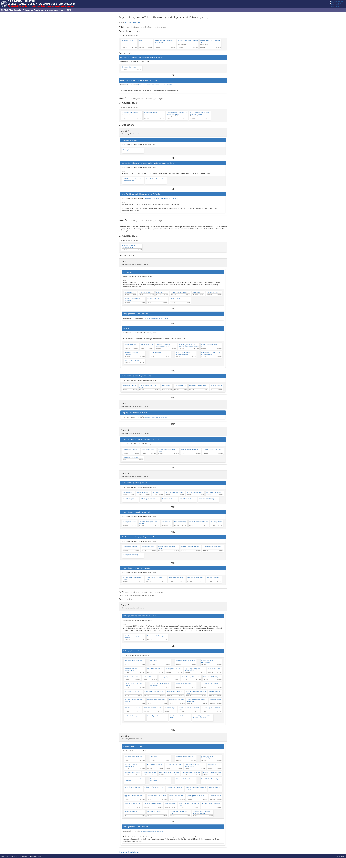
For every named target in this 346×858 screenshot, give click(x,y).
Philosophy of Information (183, 683)
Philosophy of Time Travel (173, 669)
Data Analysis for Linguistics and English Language (211, 353)
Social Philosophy (128, 499)
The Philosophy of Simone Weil (191, 677)
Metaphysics (166, 385)
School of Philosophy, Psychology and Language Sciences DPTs (42, 10)
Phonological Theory (213, 292)
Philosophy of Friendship (174, 691)
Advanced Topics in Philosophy (156, 699)
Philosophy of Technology (130, 457)
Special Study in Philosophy (209, 683)
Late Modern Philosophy (175, 578)
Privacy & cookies (340, 856)
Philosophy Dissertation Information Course (129, 246)
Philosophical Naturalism (132, 708)
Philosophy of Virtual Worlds (152, 708)
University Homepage (337, 1)
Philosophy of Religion (129, 385)
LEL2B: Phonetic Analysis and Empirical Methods (132, 179)
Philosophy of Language (130, 449)
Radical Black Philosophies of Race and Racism (196, 700)
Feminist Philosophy (186, 499)
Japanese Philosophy (213, 578)
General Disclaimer (129, 852)
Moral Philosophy (167, 499)
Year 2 (131, 22)
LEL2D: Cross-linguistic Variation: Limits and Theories (199, 113)
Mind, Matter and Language (130, 112)
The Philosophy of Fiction (132, 677)
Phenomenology (170, 708)
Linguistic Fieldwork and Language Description (163, 345)
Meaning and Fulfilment (176, 699)
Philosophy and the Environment (185, 660)
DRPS (3, 10)
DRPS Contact (335, 6)
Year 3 (135, 22)
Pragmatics (159, 292)
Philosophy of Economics (147, 499)
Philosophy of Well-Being (194, 492)
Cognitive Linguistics (153, 298)
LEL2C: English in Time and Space (156, 179)
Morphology (196, 292)
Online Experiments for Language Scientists (183, 353)
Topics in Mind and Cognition (190, 449)
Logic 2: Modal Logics (148, 449)
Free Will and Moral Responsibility (207, 661)
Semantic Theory (175, 298)
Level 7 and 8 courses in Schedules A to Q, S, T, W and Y (155, 85)
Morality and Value (127, 41)
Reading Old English (146, 344)
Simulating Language (131, 344)
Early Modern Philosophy (213, 492)
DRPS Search (335, 5)
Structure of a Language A (132, 360)
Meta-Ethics (153, 660)
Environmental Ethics (214, 669)
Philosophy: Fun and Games (174, 492)
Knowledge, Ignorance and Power (169, 677)
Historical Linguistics (145, 292)
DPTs (9, 10)
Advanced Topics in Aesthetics (211, 708)
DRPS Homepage (336, 3)
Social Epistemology (180, 385)
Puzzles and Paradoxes (149, 677)
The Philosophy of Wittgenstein (134, 660)
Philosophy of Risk (215, 699)
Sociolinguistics (129, 292)
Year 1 (126, 22)
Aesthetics (155, 492)
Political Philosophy (142, 492)
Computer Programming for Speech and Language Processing (189, 345)
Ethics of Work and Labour (132, 691)
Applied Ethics (127, 492)
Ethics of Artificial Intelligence (212, 677)
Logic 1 (141, 41)
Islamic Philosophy (214, 691)
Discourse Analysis (155, 352)
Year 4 (139, 22)
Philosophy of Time (216, 385)
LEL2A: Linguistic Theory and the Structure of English (177, 113)
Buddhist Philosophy (131, 716)
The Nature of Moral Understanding (131, 669)
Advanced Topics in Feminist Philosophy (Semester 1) (201, 717)
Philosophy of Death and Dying (153, 691)
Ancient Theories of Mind (154, 669)
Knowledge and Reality (151, 112)
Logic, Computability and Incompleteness (192, 669)
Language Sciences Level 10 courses (157, 318)
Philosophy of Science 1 (129, 67)
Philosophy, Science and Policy (198, 385)
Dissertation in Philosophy (155, 636)
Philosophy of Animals (154, 716)
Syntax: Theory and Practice (179, 292)
